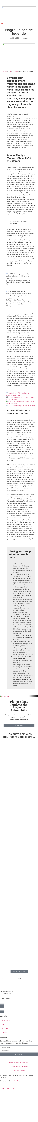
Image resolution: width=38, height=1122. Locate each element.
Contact (4, 1032)
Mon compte (6, 1020)
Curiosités (25, 38)
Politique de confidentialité (19, 1066)
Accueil (5, 71)
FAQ (3, 1024)
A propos (5, 1028)
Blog (9, 71)
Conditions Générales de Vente (19, 1062)
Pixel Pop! (17, 1081)
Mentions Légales (19, 1070)
